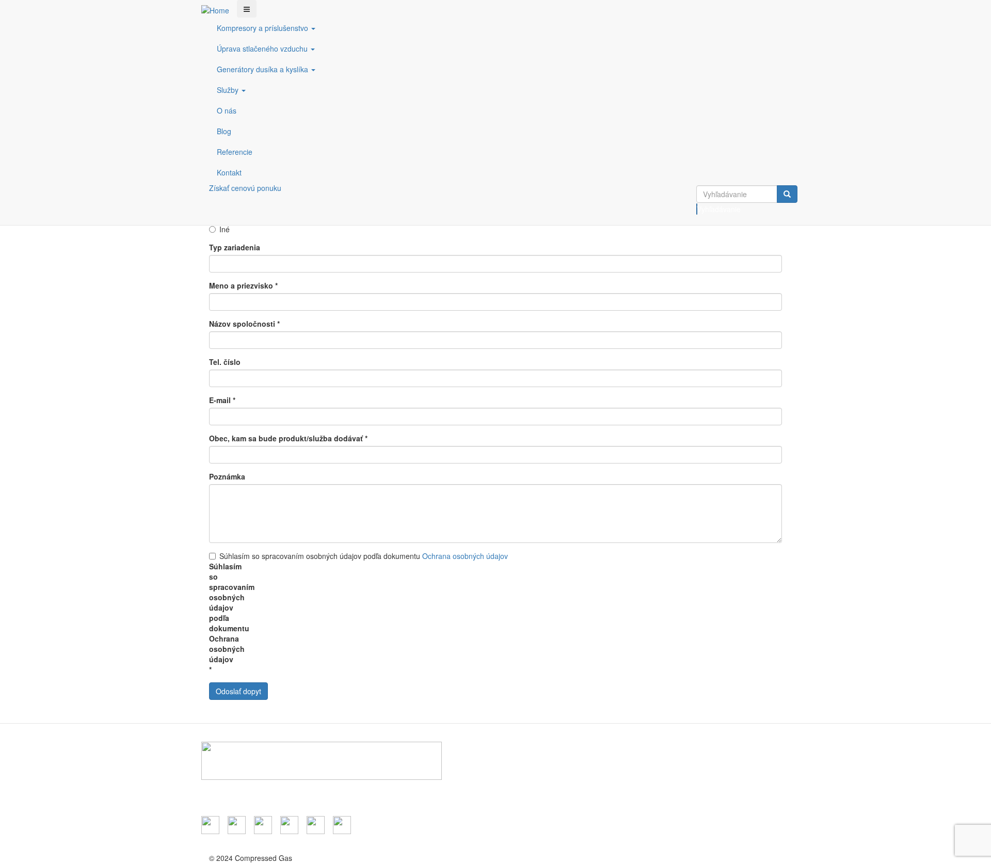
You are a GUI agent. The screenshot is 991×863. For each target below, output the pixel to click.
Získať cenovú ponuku (245, 188)
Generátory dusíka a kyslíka (263, 69)
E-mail (222, 400)
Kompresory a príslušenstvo (263, 28)
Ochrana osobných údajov (465, 556)
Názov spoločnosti (244, 323)
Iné (224, 229)
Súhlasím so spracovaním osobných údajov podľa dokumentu (363, 556)
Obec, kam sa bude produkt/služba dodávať (288, 438)
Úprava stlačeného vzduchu (263, 48)
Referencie (234, 152)
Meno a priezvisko (243, 285)
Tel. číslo (225, 362)
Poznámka (227, 476)
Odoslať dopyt (238, 691)
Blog (224, 131)
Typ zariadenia (234, 247)
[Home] (219, 9)
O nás (226, 110)
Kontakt (229, 172)
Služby (229, 90)
